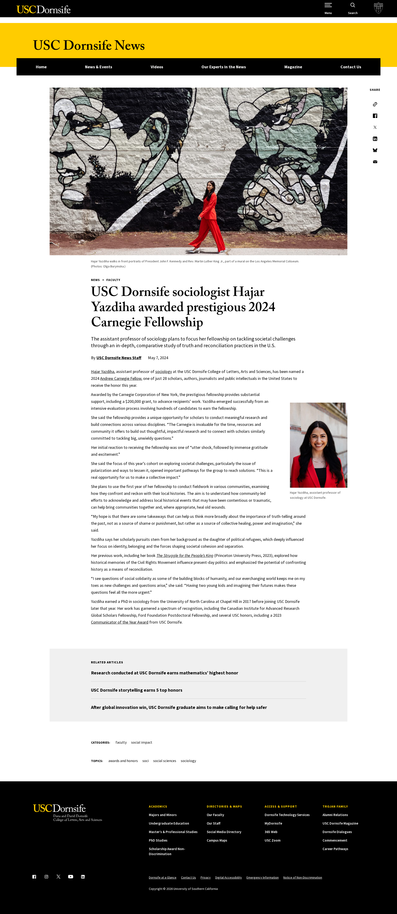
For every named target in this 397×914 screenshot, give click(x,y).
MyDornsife (273, 823)
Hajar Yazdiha (102, 371)
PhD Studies (158, 840)
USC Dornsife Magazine (340, 823)
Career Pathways (335, 849)
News (95, 280)
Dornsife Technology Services (287, 815)
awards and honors (123, 760)
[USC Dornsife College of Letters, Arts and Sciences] (44, 12)
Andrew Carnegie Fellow (120, 378)
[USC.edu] (378, 8)
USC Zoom (273, 840)
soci (145, 760)
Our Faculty (215, 815)
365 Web (271, 832)
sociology (163, 371)
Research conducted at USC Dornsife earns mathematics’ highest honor (164, 673)
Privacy (206, 877)
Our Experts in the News (223, 66)
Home (41, 66)
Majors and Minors (163, 815)
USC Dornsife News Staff (118, 357)
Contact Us (350, 66)
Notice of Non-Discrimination (302, 877)
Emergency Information (263, 877)
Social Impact (141, 742)
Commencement (335, 840)
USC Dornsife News (89, 47)
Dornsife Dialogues (337, 832)
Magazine (293, 66)
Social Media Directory (224, 832)
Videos (157, 66)
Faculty (113, 280)
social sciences (164, 760)
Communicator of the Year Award (119, 622)
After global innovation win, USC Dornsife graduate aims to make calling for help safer (179, 707)
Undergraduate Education (169, 823)
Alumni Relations (335, 815)
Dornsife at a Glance (162, 877)
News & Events (98, 66)
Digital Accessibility (228, 877)
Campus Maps (217, 840)
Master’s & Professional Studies (173, 832)
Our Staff (213, 823)
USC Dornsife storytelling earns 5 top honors (136, 690)
